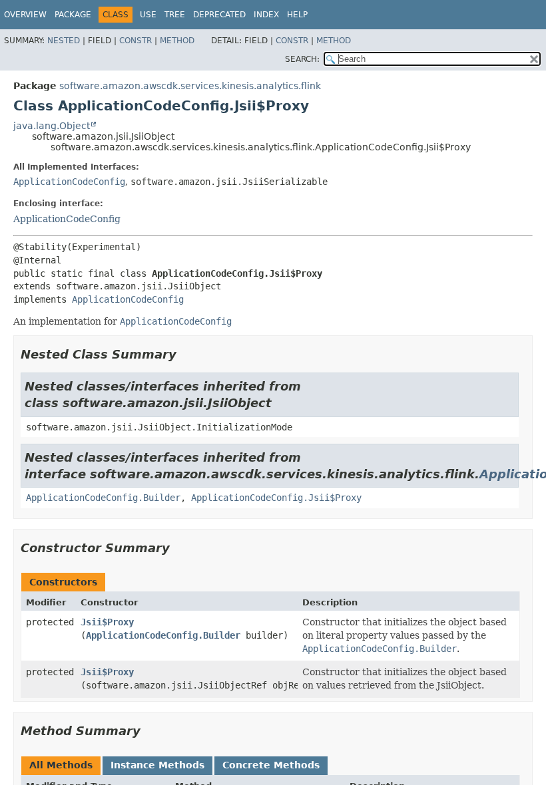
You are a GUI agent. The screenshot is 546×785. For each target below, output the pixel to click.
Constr (135, 40)
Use (148, 14)
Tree (174, 14)
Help (297, 14)
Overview (25, 14)
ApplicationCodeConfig (69, 181)
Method (177, 40)
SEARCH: (302, 59)
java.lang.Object (51, 125)
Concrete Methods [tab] (271, 765)
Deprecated (219, 14)
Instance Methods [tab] (157, 765)
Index (266, 14)
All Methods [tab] (61, 765)
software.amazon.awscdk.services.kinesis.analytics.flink (190, 85)
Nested (63, 40)
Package (73, 14)
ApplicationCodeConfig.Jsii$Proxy (276, 497)
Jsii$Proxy (107, 622)
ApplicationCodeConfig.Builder (103, 497)
